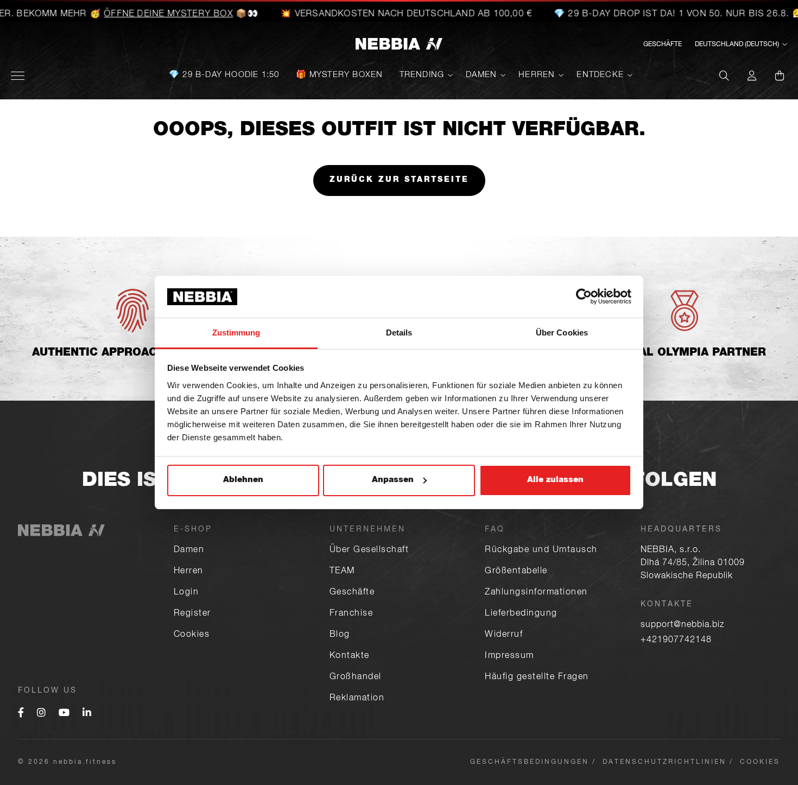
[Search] (724, 75)
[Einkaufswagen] (779, 75)
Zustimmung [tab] (236, 332)
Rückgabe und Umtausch (541, 550)
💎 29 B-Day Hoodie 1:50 (224, 75)
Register (192, 614)
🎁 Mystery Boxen (339, 75)
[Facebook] (21, 714)
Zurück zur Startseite (399, 180)
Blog (340, 635)
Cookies (192, 635)
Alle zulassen (555, 480)
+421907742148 (676, 640)
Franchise (351, 614)
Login (186, 592)
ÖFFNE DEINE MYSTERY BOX (153, 14)
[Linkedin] (87, 714)
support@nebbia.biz (682, 625)
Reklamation (357, 698)
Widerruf (504, 635)
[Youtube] (64, 714)
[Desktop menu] (18, 75)
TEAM (342, 571)
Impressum (509, 656)
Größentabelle (516, 571)
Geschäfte (352, 592)
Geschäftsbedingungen (529, 762)
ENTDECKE (600, 75)
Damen (481, 75)
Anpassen (393, 480)
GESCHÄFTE (662, 44)
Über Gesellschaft (369, 550)
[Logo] (399, 45)
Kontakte (350, 656)
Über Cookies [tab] (562, 332)
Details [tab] (399, 332)
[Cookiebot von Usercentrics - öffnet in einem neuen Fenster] (583, 296)
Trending (422, 75)
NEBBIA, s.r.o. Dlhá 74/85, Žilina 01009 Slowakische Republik (693, 563)
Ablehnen (243, 480)
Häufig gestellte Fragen (537, 677)
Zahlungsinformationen (536, 592)
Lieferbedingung (521, 614)
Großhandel (356, 677)
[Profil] (752, 75)
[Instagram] (41, 714)
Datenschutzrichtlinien (664, 762)
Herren (536, 75)
